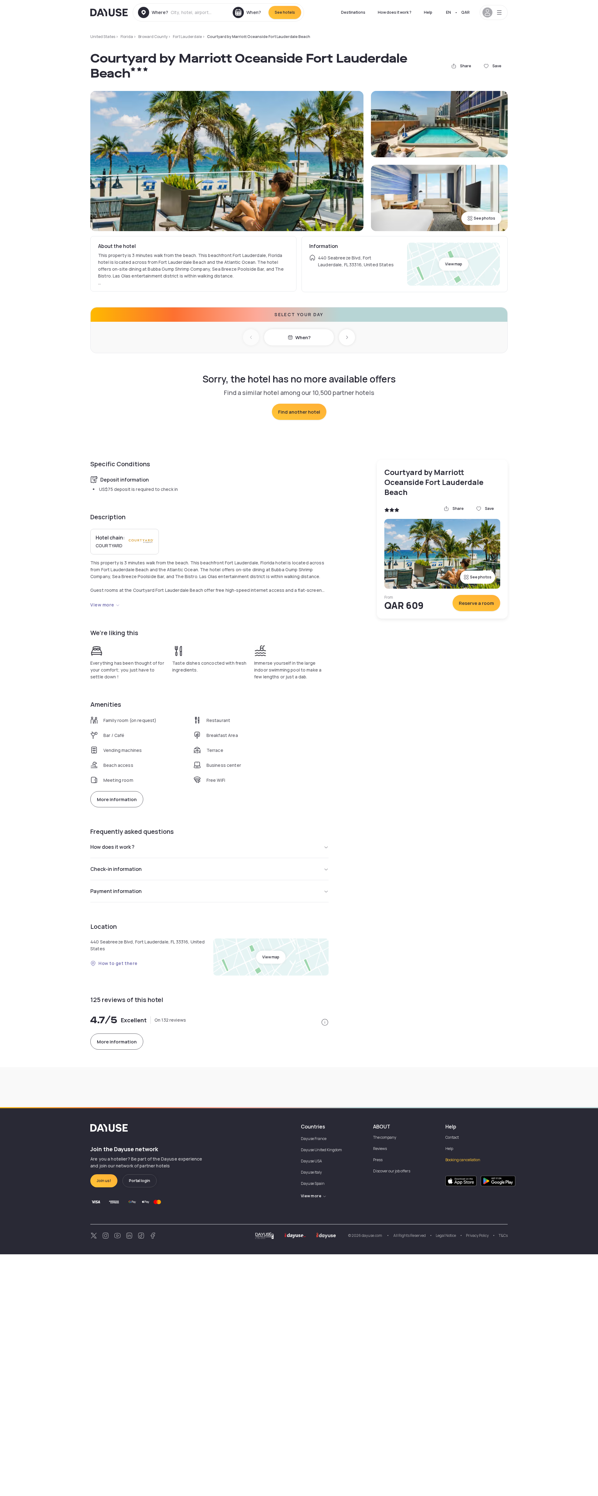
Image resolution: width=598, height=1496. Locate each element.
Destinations (353, 12)
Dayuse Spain (313, 1183)
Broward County (153, 36)
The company (384, 1137)
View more (102, 605)
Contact (452, 1137)
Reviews (380, 1148)
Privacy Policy (477, 1235)
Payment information (116, 891)
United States (102, 36)
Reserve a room (476, 603)
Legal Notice (446, 1235)
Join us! (104, 1180)
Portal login (139, 1180)
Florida (127, 36)
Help (428, 12)
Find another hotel (299, 412)
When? (303, 337)
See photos (484, 218)
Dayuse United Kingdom (321, 1149)
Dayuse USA (311, 1161)
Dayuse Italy (311, 1172)
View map (453, 264)
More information (117, 799)
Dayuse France (313, 1138)
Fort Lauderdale (187, 36)
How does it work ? (394, 12)
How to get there (118, 963)
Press (377, 1159)
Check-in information (116, 869)
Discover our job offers (391, 1171)
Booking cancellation (462, 1159)
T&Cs (503, 1235)
